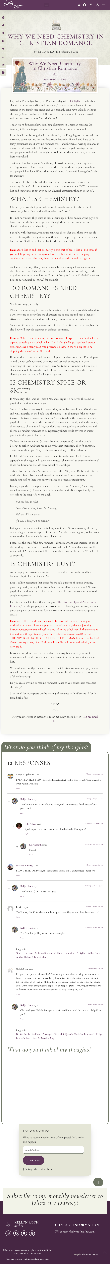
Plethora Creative (90, 1254)
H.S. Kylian (30, 823)
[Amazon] (97, 4)
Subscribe (33, 1160)
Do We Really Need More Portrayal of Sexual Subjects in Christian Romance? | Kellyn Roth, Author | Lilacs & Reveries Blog (59, 1036)
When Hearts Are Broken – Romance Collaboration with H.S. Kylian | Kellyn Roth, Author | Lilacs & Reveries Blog (58, 954)
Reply (18, 788)
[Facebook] (84, 4)
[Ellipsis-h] (103, 4)
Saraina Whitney (24, 865)
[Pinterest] (32, 1233)
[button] (46, 5)
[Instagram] (91, 4)
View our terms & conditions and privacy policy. (27, 1258)
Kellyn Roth (26, 799)
